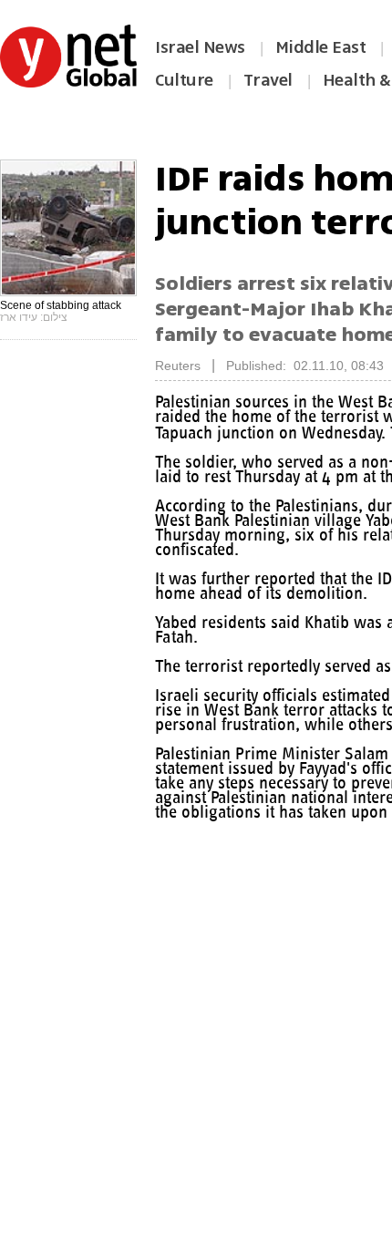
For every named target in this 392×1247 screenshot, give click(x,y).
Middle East (320, 47)
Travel (268, 80)
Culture (184, 80)
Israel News (200, 47)
